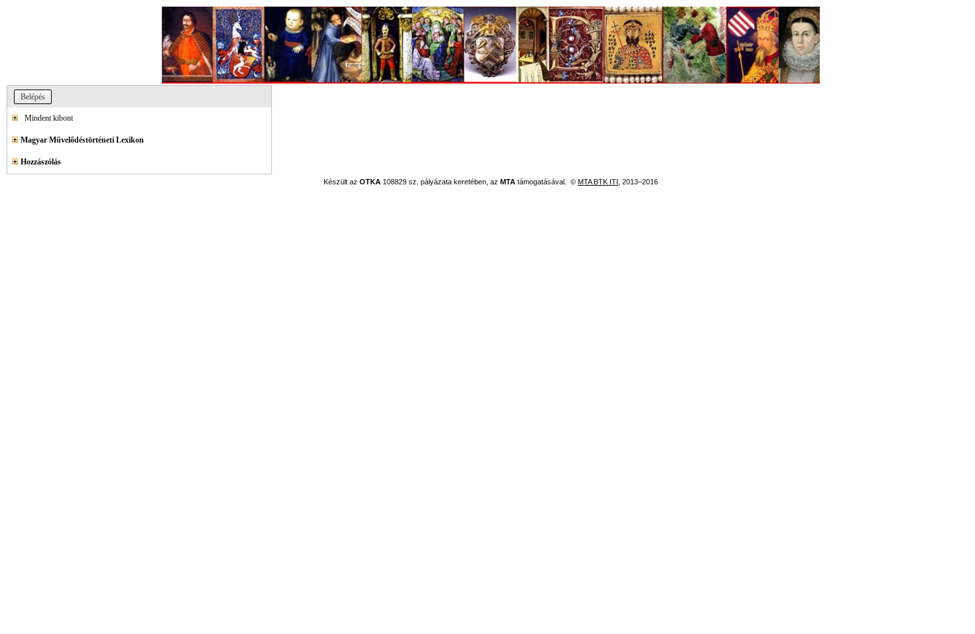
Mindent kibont (46, 118)
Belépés (33, 96)
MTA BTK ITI (598, 182)
